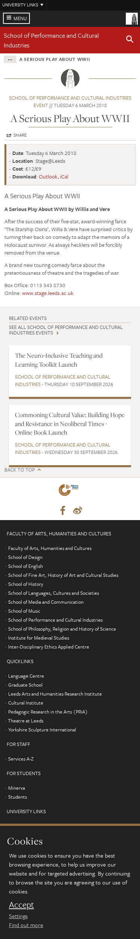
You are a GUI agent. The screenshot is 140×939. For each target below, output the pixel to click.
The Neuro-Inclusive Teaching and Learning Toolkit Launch (59, 360)
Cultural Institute (25, 702)
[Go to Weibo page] (77, 510)
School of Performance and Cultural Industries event (70, 101)
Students (17, 796)
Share (20, 134)
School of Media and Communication (46, 602)
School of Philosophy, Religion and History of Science (62, 628)
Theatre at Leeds (25, 720)
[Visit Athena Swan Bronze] (70, 491)
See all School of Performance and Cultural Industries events (66, 329)
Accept (21, 904)
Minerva (16, 788)
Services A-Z (21, 758)
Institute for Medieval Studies (38, 637)
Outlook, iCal (53, 176)
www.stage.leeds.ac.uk (48, 293)
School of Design (25, 557)
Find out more (26, 925)
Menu (20, 18)
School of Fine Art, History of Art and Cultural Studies (63, 575)
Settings (18, 916)
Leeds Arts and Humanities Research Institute (55, 693)
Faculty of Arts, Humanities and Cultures (49, 548)
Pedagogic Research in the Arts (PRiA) (48, 711)
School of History (25, 584)
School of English (25, 566)
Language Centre (26, 676)
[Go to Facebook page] (62, 510)
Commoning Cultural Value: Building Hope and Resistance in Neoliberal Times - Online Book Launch (70, 423)
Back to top (19, 469)
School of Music (24, 611)
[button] (130, 40)
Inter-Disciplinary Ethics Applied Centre (48, 646)
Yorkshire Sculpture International (42, 729)
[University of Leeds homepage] (132, 18)
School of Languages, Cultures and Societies (53, 593)
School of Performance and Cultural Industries (63, 380)
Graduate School (25, 684)
